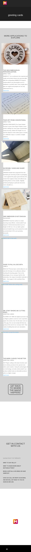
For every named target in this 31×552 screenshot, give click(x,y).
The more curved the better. (14, 358)
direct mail (7, 73)
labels (5, 266)
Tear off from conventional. (14, 120)
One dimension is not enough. (14, 216)
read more (6, 90)
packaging (6, 170)
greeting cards (8, 314)
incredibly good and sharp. (14, 168)
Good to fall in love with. (13, 264)
